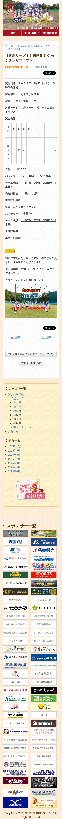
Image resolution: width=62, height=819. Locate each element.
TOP (15, 33)
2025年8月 (14, 454)
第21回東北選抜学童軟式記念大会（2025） (31, 354)
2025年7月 (14, 458)
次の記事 (47, 337)
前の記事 (14, 337)
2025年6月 (14, 463)
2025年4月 (14, 471)
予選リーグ (17, 398)
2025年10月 (15, 446)
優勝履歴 (51, 33)
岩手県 (17, 406)
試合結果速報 (40, 66)
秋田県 (17, 410)
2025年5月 (14, 467)
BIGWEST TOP (32, 362)
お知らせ (13, 431)
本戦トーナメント (21, 427)
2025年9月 (14, 450)
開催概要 (33, 33)
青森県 (17, 402)
